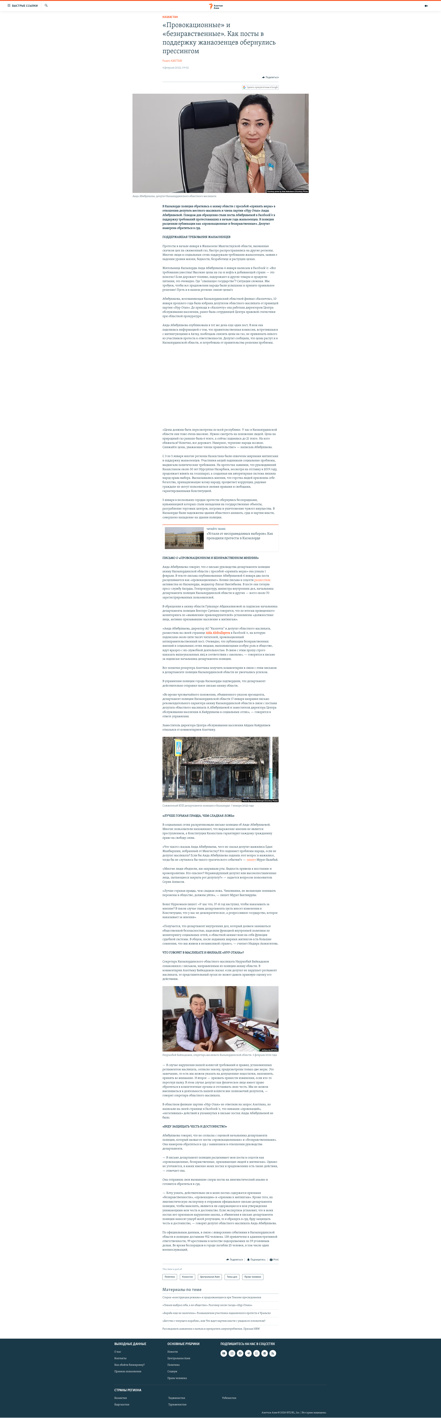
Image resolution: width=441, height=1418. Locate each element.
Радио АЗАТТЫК (172, 61)
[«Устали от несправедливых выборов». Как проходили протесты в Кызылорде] (184, 538)
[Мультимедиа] (426, 5)
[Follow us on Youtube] (223, 1353)
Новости (172, 1352)
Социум (172, 1371)
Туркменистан (177, 1404)
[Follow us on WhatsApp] (256, 1353)
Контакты (120, 1358)
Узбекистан (229, 1398)
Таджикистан (176, 1398)
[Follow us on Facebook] (240, 1353)
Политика (173, 1365)
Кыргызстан (121, 1404)
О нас (117, 1352)
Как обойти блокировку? (129, 1365)
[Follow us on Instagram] (232, 1353)
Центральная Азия (178, 1358)
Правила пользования (127, 1371)
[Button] (270, 77)
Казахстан (170, 17)
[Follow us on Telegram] (248, 1353)
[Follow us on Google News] (264, 1353)
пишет (252, 860)
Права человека (177, 1378)
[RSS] (272, 1353)
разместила (262, 580)
